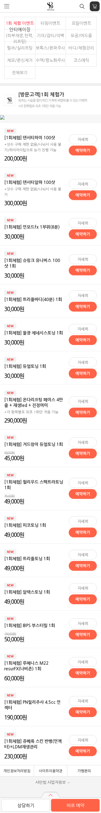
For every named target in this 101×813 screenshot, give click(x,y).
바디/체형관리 (81, 48)
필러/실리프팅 (20, 48)
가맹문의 (84, 771)
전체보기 (19, 72)
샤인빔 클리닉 (50, 6)
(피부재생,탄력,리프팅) (20, 35)
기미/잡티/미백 (50, 35)
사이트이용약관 (50, 771)
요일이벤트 (81, 23)
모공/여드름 (81, 35)
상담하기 (25, 805)
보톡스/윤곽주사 (50, 48)
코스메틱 (81, 60)
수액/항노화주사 (50, 60)
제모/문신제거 (20, 60)
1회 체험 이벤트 (20, 23)
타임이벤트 (50, 23)
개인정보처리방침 (16, 771)
